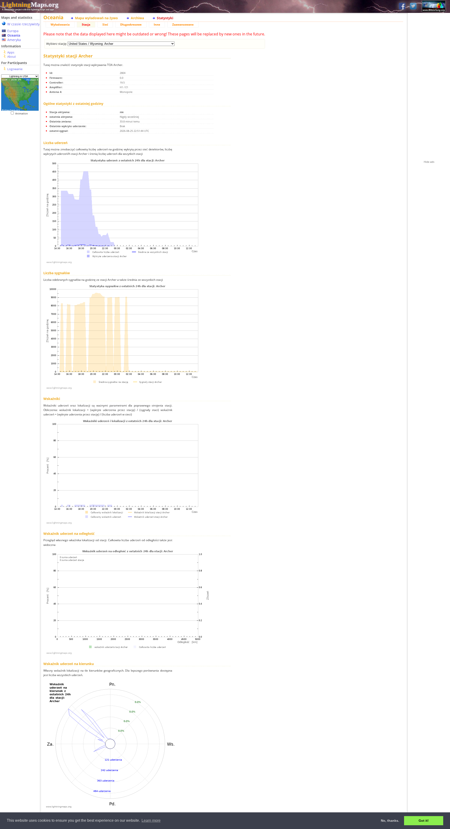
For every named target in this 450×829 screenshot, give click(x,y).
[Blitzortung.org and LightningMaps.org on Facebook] (402, 6)
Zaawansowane (183, 25)
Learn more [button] (151, 820)
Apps (10, 52)
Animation (22, 113)
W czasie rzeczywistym (25, 24)
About (11, 56)
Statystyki (165, 18)
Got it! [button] (424, 820)
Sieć (105, 25)
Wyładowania (60, 25)
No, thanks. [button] (390, 820)
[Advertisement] (20, 211)
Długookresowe (131, 25)
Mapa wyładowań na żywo (96, 18)
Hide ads (429, 162)
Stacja (86, 25)
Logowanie (14, 69)
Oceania (13, 35)
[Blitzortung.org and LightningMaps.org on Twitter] (413, 6)
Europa (13, 31)
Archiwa (137, 18)
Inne (157, 25)
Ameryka (14, 40)
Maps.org (30, 4)
